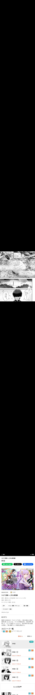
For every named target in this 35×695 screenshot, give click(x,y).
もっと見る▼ (17, 687)
